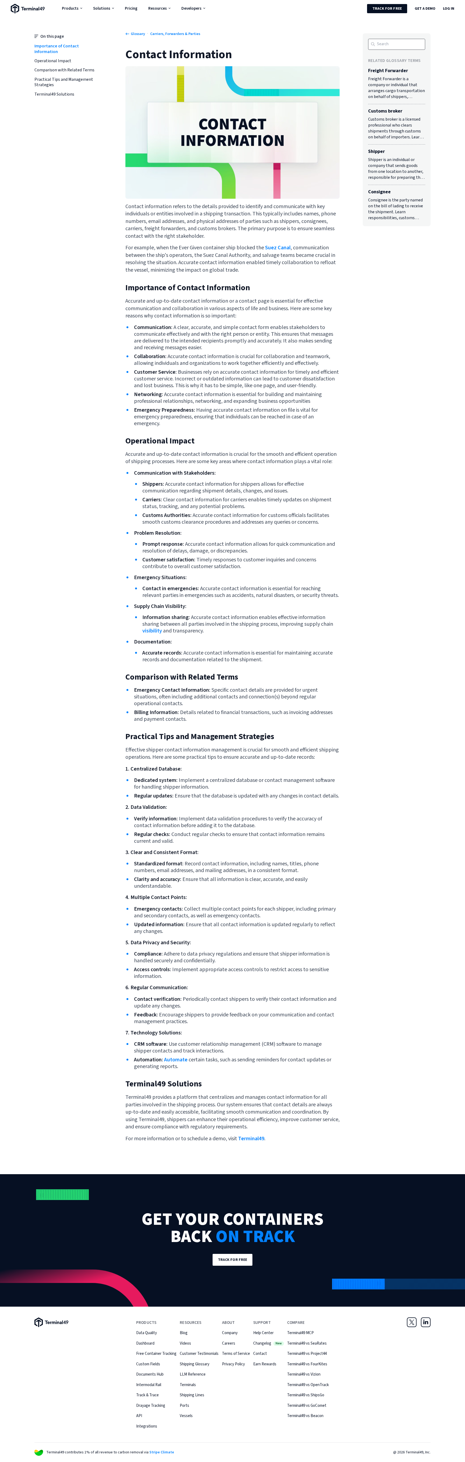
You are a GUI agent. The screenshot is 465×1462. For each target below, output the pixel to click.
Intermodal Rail (148, 1385)
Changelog (267, 1343)
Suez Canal (277, 247)
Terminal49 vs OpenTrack (308, 1385)
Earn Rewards (264, 1364)
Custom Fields (148, 1364)
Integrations (146, 1426)
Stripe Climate (161, 1452)
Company (230, 1333)
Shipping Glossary (194, 1364)
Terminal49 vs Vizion (303, 1374)
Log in (448, 9)
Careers (228, 1343)
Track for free (387, 8)
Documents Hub (150, 1374)
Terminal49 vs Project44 (307, 1353)
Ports (184, 1405)
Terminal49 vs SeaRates (307, 1343)
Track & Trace (147, 1395)
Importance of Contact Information (56, 49)
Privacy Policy (233, 1364)
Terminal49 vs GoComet (306, 1405)
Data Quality (146, 1333)
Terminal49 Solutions (54, 94)
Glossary (138, 34)
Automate (176, 1060)
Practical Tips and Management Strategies (63, 82)
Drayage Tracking (150, 1405)
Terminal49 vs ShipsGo (305, 1395)
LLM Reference (193, 1374)
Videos (185, 1343)
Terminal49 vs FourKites (307, 1364)
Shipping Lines (192, 1395)
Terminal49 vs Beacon (305, 1416)
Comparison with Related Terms (64, 70)
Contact (260, 1353)
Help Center (263, 1333)
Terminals (188, 1385)
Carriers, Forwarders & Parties (175, 34)
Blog (184, 1333)
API (139, 1416)
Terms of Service (236, 1353)
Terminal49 (250, 1138)
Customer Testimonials (199, 1353)
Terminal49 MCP (300, 1333)
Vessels (186, 1416)
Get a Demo (425, 9)
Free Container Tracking (156, 1353)
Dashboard (145, 1343)
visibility (152, 631)
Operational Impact (52, 61)
